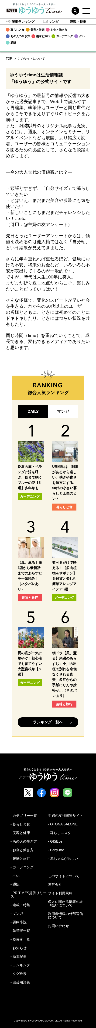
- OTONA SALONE (63, 824)
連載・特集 (78, 21)
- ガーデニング (22, 867)
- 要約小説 (18, 922)
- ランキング (20, 965)
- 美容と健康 (20, 832)
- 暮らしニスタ (59, 832)
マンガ (53, 21)
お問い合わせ (58, 926)
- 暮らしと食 (20, 824)
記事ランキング (23, 21)
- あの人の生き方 (23, 841)
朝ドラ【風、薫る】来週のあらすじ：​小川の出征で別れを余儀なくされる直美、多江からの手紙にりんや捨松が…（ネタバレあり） (64, 674)
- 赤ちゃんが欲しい (63, 858)
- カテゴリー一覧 (23, 815)
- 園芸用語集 (20, 982)
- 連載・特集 (20, 905)
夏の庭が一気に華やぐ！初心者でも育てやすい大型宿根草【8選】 (30, 663)
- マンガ (16, 913)
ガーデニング (30, 496)
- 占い (15, 875)
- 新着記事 (18, 956)
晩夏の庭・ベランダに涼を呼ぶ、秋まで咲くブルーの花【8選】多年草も (30, 477)
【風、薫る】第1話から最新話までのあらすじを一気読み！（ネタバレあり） (30, 575)
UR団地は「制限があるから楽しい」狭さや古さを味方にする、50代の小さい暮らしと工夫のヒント (65, 483)
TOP (9, 58)
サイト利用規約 (60, 893)
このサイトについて (63, 876)
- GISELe (55, 841)
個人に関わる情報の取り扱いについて (65, 903)
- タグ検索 (18, 973)
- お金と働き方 (22, 850)
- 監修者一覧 (20, 939)
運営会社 (55, 884)
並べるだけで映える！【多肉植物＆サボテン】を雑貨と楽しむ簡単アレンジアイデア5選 (64, 575)
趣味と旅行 (30, 597)
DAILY (33, 411)
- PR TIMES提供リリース (28, 894)
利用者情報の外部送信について (65, 915)
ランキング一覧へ (48, 722)
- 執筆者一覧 (20, 930)
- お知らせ (18, 948)
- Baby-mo (56, 850)
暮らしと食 (64, 507)
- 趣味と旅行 (20, 858)
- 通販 (15, 884)
